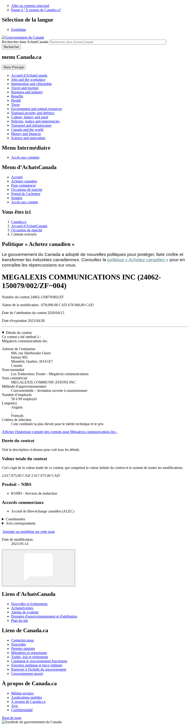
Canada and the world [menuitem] (27, 130)
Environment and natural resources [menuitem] (36, 109)
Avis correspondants (20, 523)
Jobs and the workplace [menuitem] (28, 80)
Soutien (16, 198)
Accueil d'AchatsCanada (29, 226)
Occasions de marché (26, 190)
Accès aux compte (24, 202)
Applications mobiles (26, 697)
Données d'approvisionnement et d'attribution (44, 616)
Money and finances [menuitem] (26, 134)
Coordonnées (15, 519)
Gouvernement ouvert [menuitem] (27, 674)
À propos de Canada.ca (28, 702)
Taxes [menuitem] (15, 105)
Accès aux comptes (25, 157)
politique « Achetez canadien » (137, 259)
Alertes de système (24, 612)
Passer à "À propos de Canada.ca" (36, 10)
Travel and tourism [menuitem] (24, 88)
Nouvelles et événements (29, 604)
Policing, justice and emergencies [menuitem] (35, 121)
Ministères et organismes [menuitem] (29, 653)
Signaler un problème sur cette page (29, 532)
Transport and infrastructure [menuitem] (31, 125)
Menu (14, 67)
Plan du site (19, 620)
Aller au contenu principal (30, 6)
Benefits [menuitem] (17, 96)
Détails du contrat (19, 333)
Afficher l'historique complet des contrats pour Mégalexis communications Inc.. (59, 432)
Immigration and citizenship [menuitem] (31, 84)
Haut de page (11, 718)
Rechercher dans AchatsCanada (25, 42)
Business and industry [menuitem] (27, 92)
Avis (14, 706)
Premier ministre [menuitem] (23, 649)
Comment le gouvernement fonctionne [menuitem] (39, 661)
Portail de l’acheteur (25, 194)
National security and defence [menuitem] (32, 113)
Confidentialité (22, 710)
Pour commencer (23, 185)
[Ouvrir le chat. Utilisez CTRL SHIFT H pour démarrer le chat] (38, 568)
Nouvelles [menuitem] (18, 644)
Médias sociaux (22, 693)
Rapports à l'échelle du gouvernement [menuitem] (38, 669)
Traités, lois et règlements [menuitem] (29, 657)
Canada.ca (18, 222)
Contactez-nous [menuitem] (22, 640)
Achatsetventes (22, 608)
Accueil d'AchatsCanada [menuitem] (29, 75)
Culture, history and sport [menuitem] (29, 117)
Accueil (16, 177)
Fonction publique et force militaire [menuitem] (36, 665)
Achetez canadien (24, 181)
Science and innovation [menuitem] (28, 138)
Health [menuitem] (16, 100)
